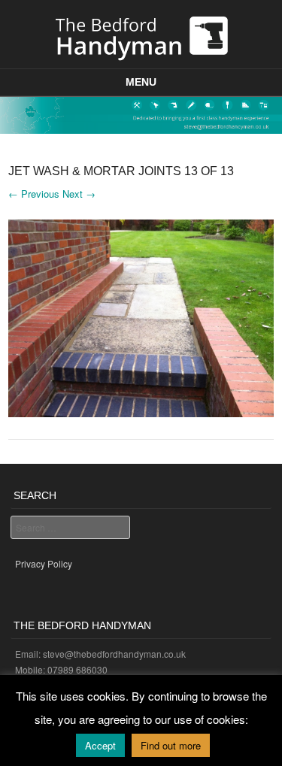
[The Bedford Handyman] (141, 36)
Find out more (171, 745)
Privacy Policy (43, 563)
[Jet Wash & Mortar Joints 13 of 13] (141, 412)
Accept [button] (100, 745)
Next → (79, 193)
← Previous (33, 193)
